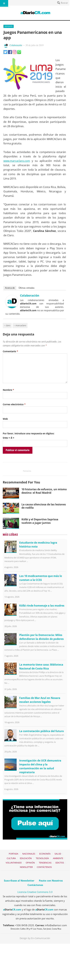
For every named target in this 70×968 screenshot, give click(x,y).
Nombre (8, 389)
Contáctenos (44, 867)
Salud (58, 853)
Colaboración (16, 45)
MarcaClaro (20, 325)
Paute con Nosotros (51, 880)
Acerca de (10, 288)
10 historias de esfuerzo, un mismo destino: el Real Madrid (44, 490)
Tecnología (42, 858)
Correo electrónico (14, 404)
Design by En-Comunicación (35, 938)
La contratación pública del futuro (41, 731)
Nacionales (28, 853)
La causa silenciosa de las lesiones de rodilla (43, 506)
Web (5, 418)
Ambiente (58, 858)
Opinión (30, 862)
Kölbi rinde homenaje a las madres (41, 605)
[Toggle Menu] (4, 3)
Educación (26, 858)
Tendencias (45, 862)
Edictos (60, 862)
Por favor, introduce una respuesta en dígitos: (28, 433)
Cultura (11, 858)
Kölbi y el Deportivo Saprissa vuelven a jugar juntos (39, 521)
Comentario (10, 351)
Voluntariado (14, 862)
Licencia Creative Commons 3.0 (35, 892)
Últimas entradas (27, 288)
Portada (13, 853)
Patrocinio (27, 471)
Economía (44, 853)
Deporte (9, 26)
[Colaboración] (11, 307)
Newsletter (26, 867)
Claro (8, 325)
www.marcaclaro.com (16, 161)
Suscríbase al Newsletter (19, 880)
